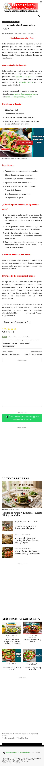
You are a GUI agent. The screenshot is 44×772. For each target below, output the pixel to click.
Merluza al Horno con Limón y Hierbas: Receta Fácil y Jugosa (26, 540)
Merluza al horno (22, 535)
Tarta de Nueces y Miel (33, 354)
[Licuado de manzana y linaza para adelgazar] (7, 526)
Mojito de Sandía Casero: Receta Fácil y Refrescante (27, 552)
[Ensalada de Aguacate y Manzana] (32, 655)
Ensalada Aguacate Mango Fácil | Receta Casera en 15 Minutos (12, 641)
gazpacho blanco (26, 82)
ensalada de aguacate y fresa (25, 94)
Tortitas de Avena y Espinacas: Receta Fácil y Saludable (22, 514)
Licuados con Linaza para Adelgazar (26, 522)
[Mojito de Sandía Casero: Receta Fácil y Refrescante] (7, 552)
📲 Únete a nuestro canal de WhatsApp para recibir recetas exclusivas (22, 418)
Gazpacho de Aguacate (10, 354)
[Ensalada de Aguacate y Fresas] (11, 655)
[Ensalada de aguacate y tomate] (32, 628)
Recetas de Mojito (22, 548)
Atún (19, 337)
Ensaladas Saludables (34, 340)
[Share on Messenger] (39, 769)
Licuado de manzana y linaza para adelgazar (25, 527)
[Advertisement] (22, 384)
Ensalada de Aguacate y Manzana (32, 668)
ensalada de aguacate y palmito (19, 97)
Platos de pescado (24, 343)
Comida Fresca (26, 337)
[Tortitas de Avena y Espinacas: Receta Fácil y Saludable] (22, 494)
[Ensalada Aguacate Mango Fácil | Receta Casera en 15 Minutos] (11, 628)
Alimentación (12, 337)
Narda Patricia (9, 33)
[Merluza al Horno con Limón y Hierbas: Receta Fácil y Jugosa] (7, 539)
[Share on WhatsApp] (30, 769)
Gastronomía (6, 343)
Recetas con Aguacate (8, 346)
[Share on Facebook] (4, 769)
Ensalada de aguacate (11, 21)
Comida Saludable (8, 340)
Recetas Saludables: (11, 509)
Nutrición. (14, 343)
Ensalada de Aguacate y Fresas (12, 668)
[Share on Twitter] (13, 769)
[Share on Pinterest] (22, 769)
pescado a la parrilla (24, 77)
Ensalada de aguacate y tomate (32, 641)
